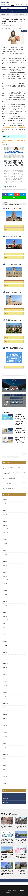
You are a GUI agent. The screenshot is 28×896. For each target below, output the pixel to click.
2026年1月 (5, 525)
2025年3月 (5, 561)
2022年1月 (5, 700)
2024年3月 (5, 605)
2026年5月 (5, 510)
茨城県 (19, 28)
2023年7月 (5, 634)
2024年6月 (5, 594)
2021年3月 (5, 736)
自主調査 (17, 4)
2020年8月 (5, 761)
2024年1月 (5, 612)
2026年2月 (5, 521)
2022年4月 (5, 689)
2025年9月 (5, 539)
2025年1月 (5, 568)
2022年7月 (5, 678)
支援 (13, 28)
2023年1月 (5, 656)
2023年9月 (5, 627)
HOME (3, 14)
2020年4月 (5, 776)
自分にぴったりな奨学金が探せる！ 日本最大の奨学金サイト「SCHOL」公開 (20, 440)
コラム (22, 4)
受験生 (2, 11)
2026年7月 (5, 503)
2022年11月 (5, 663)
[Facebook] (5, 194)
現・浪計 (7, 226)
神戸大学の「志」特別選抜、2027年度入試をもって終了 (14, 468)
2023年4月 (5, 645)
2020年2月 (5, 783)
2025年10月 (5, 536)
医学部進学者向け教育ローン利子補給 (16, 26)
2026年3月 (5, 517)
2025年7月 (5, 547)
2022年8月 (5, 674)
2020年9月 (5, 758)
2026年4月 (5, 514)
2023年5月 (5, 641)
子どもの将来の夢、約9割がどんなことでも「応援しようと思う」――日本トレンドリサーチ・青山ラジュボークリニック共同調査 (20, 419)
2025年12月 (5, 528)
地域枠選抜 (4, 28)
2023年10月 (5, 623)
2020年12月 (5, 747)
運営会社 (22, 890)
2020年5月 (5, 772)
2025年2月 (5, 565)
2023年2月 (5, 652)
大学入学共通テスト (13, 11)
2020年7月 (5, 765)
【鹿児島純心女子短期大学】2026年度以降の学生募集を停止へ (20, 431)
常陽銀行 (9, 28)
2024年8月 (5, 587)
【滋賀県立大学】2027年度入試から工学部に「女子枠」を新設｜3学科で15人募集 (13, 487)
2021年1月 (5, 743)
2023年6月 (5, 638)
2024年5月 (5, 598)
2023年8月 (5, 630)
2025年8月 (5, 543)
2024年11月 (5, 576)
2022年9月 (5, 670)
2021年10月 (5, 710)
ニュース (12, 4)
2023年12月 (5, 616)
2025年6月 (5, 550)
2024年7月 (5, 590)
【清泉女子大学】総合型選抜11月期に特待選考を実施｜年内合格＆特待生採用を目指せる (20, 857)
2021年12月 (5, 703)
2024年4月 (5, 601)
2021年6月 (5, 725)
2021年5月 (5, 729)
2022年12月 (5, 659)
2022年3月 (5, 692)
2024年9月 (5, 583)
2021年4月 (5, 732)
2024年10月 (5, 579)
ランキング (7, 367)
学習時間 (6, 11)
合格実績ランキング (5, 4)
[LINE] (14, 197)
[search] (25, 8)
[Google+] (17, 194)
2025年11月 (5, 532)
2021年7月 (5, 721)
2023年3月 (5, 649)
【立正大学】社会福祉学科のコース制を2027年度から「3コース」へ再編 (14, 482)
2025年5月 (5, 554)
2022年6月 (5, 681)
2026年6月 (5, 507)
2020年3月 (5, 780)
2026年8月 (5, 499)
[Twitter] (11, 194)
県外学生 (16, 28)
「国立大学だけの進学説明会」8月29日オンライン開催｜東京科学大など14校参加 (13, 477)
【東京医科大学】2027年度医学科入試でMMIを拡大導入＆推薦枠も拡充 (14, 472)
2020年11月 (5, 751)
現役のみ (7, 229)
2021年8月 (5, 718)
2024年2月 (5, 608)
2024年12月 (5, 572)
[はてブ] (23, 194)
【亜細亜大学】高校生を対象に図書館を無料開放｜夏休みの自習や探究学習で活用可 (7, 872)
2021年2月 (5, 740)
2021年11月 (5, 707)
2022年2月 (5, 696)
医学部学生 (5, 26)
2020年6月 (5, 769)
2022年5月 (5, 685)
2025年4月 (5, 558)
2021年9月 (5, 714)
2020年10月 (5, 754)
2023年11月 (5, 619)
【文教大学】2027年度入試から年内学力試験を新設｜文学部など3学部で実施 (21, 872)
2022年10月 (5, 667)
